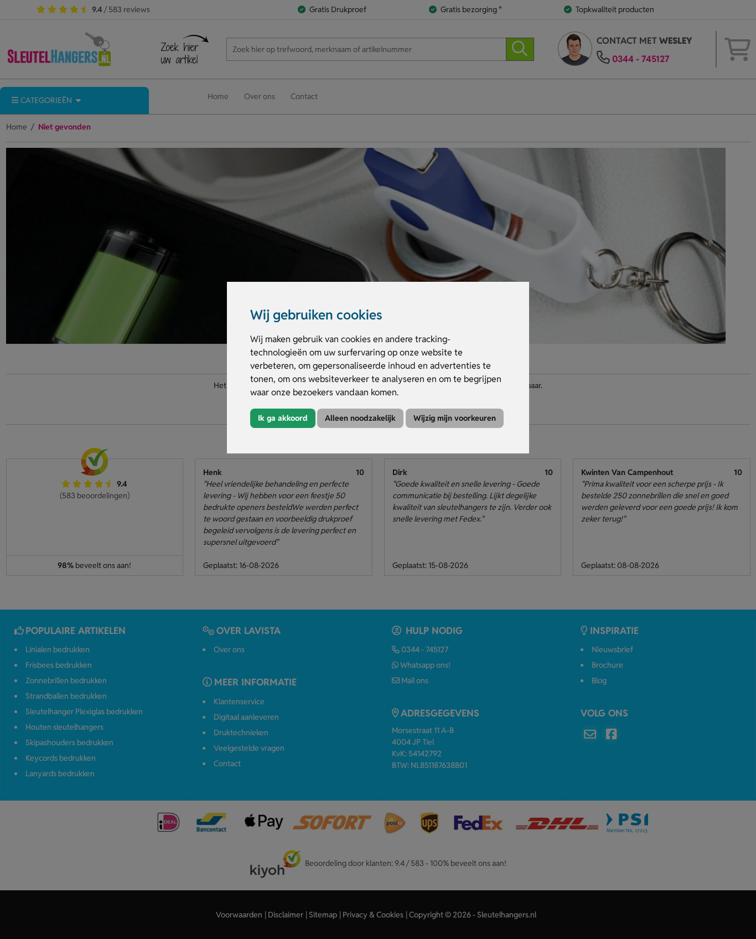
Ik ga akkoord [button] (283, 418)
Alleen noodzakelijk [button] (360, 418)
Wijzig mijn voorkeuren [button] (454, 418)
